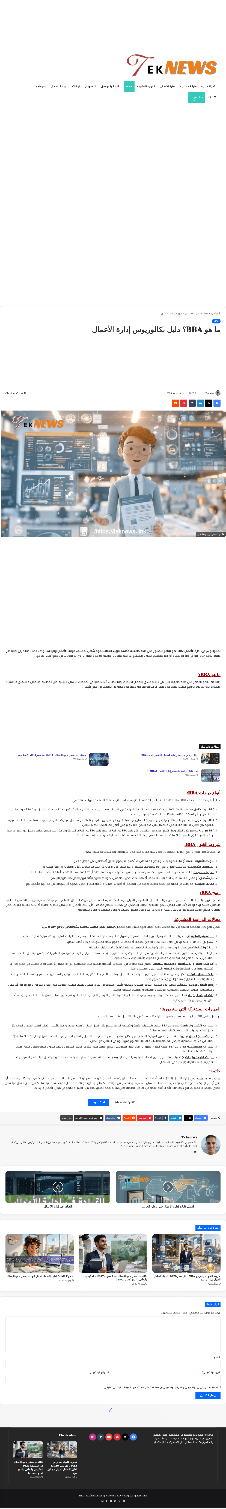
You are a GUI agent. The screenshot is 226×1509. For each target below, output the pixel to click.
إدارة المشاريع (188, 86)
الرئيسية (214, 313)
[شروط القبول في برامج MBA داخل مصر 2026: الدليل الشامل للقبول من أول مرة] (186, 1253)
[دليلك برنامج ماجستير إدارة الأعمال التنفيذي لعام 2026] (210, 758)
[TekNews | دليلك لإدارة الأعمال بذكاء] (172, 65)
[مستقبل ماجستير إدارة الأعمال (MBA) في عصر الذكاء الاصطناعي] (99, 759)
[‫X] (208, 403)
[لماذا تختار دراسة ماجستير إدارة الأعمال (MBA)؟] (210, 775)
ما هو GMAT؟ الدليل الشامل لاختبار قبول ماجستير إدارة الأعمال (40, 1276)
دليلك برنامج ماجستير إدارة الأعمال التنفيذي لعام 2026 (169, 755)
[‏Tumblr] (192, 403)
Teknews (209, 393)
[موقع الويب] (195, 1152)
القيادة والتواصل (111, 86)
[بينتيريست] (183, 403)
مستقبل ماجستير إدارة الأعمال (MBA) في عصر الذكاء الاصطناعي (52, 755)
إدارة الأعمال (167, 86)
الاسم (217, 1357)
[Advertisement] (113, 25)
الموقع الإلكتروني (99, 1372)
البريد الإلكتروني (211, 1372)
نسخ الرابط (99, 1102)
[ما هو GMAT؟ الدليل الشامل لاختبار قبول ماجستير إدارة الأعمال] (39, 1253)
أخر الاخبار (209, 86)
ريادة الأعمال (58, 86)
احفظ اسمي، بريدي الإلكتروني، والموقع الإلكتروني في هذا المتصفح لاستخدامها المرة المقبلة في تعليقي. (161, 1387)
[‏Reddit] (175, 403)
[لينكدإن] (200, 403)
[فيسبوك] (217, 403)
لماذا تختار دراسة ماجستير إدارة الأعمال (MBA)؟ (172, 771)
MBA (129, 86)
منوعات (41, 86)
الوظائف (75, 86)
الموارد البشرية (146, 86)
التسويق (90, 86)
